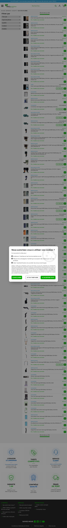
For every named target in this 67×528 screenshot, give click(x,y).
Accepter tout (48, 277)
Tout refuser (33, 277)
